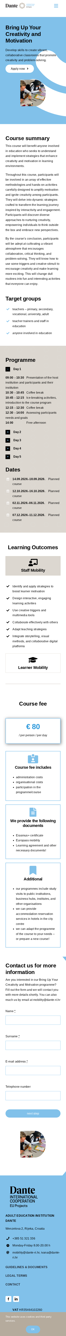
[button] (33, 369)
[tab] (33, 565)
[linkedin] (16, 1299)
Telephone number (18, 1086)
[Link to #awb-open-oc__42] (56, 5)
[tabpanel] (33, 615)
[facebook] (8, 1299)
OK (33, 1329)
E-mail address (17, 1061)
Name (10, 1011)
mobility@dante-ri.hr (25, 1252)
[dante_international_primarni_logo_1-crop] (20, 4)
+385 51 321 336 (23, 1238)
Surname (13, 1036)
